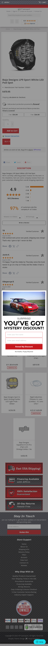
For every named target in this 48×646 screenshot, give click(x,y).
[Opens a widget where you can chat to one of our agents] (39, 642)
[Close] (44, 293)
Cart (44, 2)
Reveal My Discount (24, 346)
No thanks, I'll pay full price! (24, 352)
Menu (6, 2)
